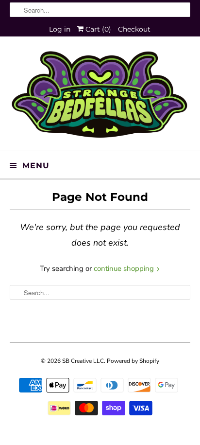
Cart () (97, 29)
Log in (59, 29)
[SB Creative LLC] (100, 96)
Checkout (134, 29)
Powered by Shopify (133, 361)
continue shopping (125, 268)
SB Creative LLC (83, 361)
